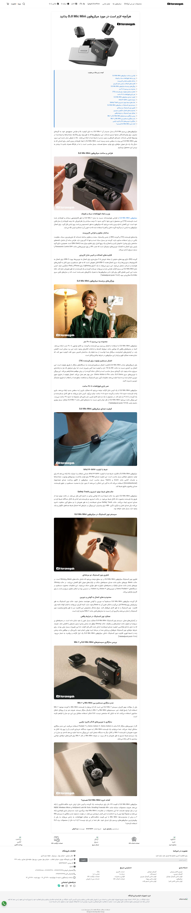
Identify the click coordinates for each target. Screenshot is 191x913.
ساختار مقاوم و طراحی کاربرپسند (126, 81)
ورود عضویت (16, 4)
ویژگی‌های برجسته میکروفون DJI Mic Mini (123, 86)
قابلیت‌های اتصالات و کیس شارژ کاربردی (124, 84)
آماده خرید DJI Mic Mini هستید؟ (125, 124)
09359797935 (58, 870)
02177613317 (49, 870)
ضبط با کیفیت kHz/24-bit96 (127, 100)
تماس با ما (53, 3)
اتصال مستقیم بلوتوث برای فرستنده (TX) (123, 92)
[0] (8, 4)
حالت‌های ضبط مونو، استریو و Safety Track (122, 102)
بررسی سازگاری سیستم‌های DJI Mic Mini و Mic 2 (121, 116)
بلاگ (81, 3)
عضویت (83, 860)
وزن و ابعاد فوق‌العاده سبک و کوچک (125, 78)
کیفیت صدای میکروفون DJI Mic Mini (124, 97)
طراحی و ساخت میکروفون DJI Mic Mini (124, 76)
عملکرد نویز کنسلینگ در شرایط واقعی (125, 113)
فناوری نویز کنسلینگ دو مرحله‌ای (126, 108)
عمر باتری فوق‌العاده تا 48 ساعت (126, 94)
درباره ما (64, 3)
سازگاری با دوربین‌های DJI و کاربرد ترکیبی (124, 121)
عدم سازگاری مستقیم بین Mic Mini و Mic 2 (123, 119)
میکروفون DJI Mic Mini (128, 218)
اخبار (73, 3)
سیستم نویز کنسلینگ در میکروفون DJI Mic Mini (121, 105)
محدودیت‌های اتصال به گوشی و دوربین (124, 111)
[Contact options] (4, 903)
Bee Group (101, 912)
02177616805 (39, 870)
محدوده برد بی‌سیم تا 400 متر (127, 89)
